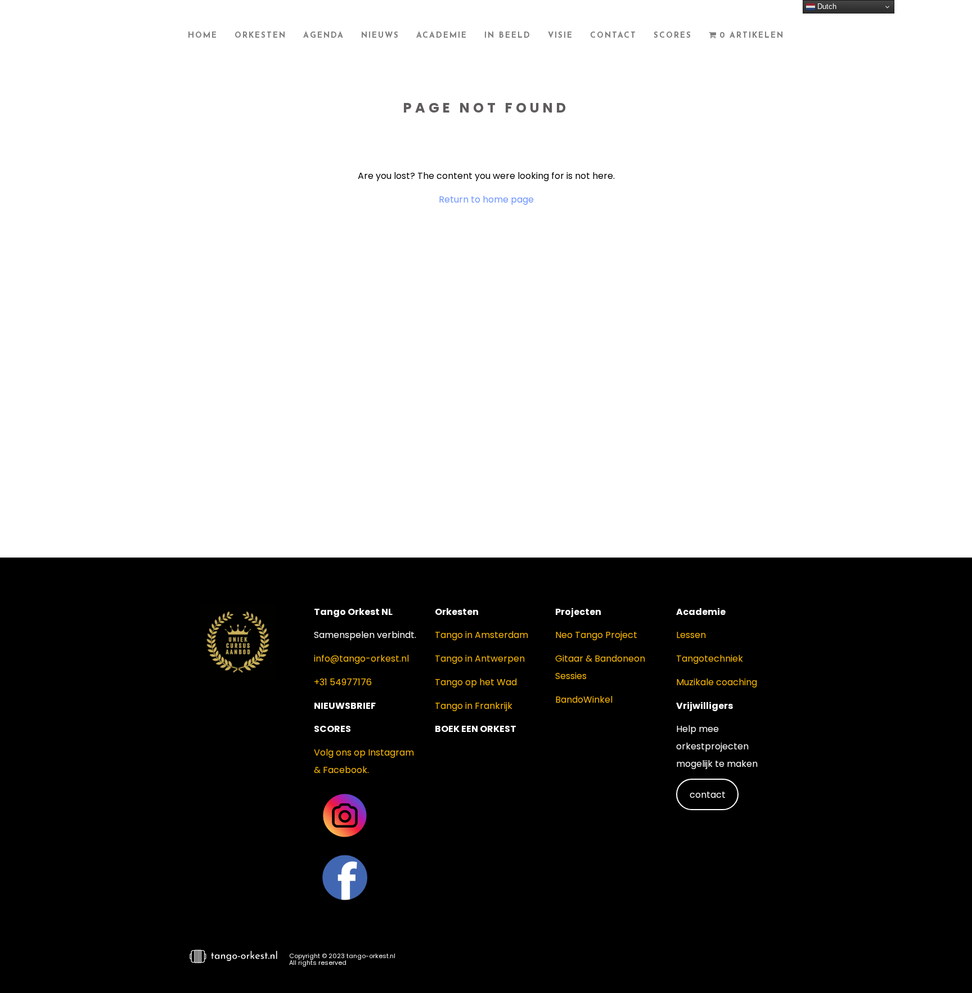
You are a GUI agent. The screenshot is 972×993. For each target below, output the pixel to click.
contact (708, 794)
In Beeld (507, 36)
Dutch (825, 6)
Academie (441, 36)
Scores (673, 36)
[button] (944, 962)
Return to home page (486, 199)
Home (203, 36)
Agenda (323, 36)
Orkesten (260, 36)
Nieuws (380, 36)
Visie (560, 36)
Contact (613, 36)
